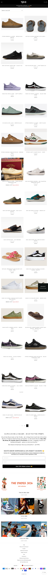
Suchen (24, 548)
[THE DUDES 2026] (24, 483)
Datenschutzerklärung (24, 558)
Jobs (24, 554)
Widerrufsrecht (24, 552)
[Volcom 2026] (24, 529)
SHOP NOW (24, 494)
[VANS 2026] (24, 506)
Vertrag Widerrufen (24, 562)
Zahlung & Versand (24, 550)
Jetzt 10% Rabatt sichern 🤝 (24, 466)
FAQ (24, 544)
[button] (43, 287)
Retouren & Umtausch (24, 546)
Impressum (24, 556)
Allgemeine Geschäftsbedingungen (24, 560)
